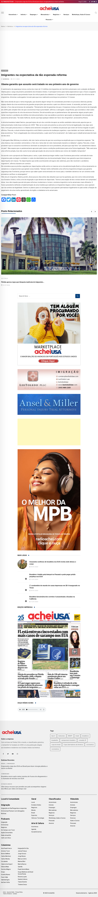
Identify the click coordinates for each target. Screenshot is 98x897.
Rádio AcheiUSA (6, 835)
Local (33, 802)
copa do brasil (55, 744)
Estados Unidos (6, 784)
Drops (3, 872)
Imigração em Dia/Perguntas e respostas (14, 808)
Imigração (5, 805)
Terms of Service (7, 893)
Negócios (56, 14)
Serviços (66, 14)
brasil (77, 736)
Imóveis (23, 14)
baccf (53, 736)
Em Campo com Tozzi (8, 830)
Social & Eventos (36, 832)
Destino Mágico (6, 869)
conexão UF (82, 740)
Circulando (4, 861)
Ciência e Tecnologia (37, 818)
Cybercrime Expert (7, 864)
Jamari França (22, 851)
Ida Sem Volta (5, 882)
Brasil (3, 763)
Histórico (10, 26)
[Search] (96, 12)
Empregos (33, 14)
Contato (15, 893)
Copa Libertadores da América (73, 744)
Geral (33, 799)
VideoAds (74, 799)
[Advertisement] (49, 45)
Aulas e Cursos (74, 820)
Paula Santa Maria (23, 869)
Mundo (33, 810)
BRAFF (70, 736)
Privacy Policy (18, 892)
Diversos (73, 818)
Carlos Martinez (6, 856)
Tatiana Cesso (22, 884)
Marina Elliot (21, 861)
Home (3, 26)
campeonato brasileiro (68, 740)
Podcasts (5, 819)
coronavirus (90, 744)
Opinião (20, 866)
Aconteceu (34, 826)
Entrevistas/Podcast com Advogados (12, 811)
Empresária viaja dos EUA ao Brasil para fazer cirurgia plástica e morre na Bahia (39, 1)
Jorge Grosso (22, 853)
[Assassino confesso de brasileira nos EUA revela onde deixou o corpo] (22, 564)
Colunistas (6, 845)
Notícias (3, 813)
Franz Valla (4, 877)
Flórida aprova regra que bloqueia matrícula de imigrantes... (22, 282)
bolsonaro (61, 736)
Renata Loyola (22, 876)
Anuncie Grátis (10, 892)
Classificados (55, 799)
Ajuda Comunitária (6, 832)
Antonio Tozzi (5, 851)
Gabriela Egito (5, 879)
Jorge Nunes (22, 856)
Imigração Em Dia (23, 848)
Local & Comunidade (10, 799)
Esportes (34, 815)
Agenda (33, 829)
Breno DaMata (5, 853)
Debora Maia (5, 866)
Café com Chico (6, 838)
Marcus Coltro (22, 859)
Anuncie (51, 823)
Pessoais (49, 19)
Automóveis (12, 14)
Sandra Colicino (22, 879)
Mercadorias (45, 14)
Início (4, 892)
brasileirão (54, 740)
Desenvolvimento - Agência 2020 (86, 893)
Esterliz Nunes (5, 874)
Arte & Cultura (37, 823)
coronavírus (55, 749)
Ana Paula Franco (6, 848)
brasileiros (85, 736)
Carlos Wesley (5, 859)
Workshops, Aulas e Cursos (81, 14)
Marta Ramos (22, 864)
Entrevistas (4, 825)
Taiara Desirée (22, 882)
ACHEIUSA (6, 79)
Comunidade (11, 763)
